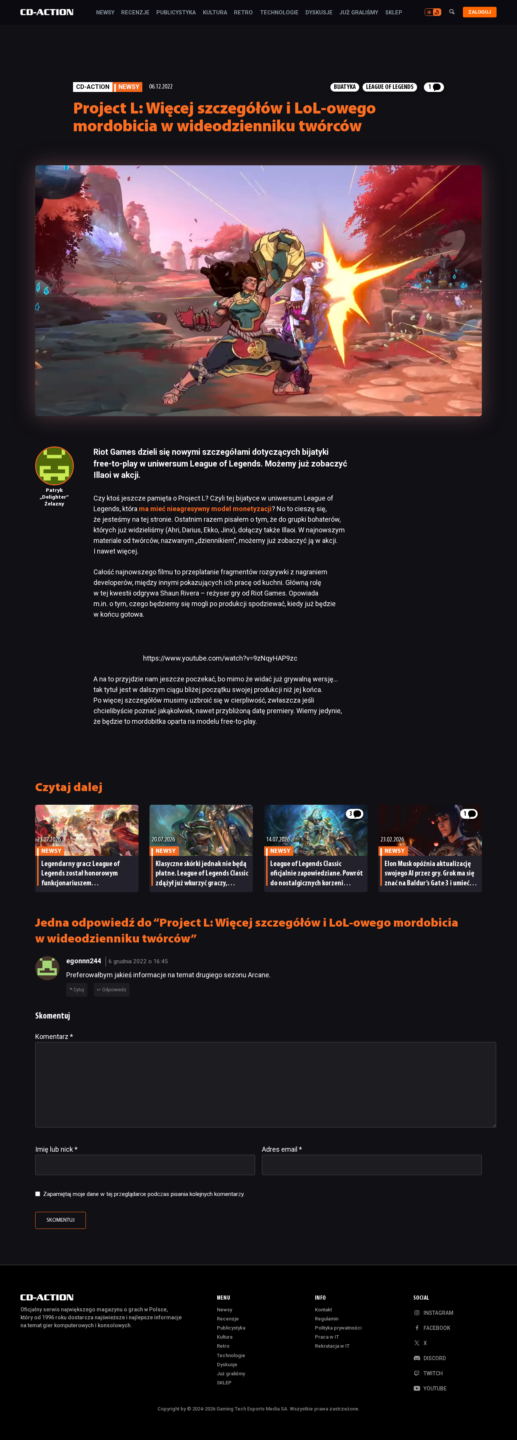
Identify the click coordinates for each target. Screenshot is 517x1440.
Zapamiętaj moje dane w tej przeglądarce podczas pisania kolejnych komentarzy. (143, 1194)
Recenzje (135, 13)
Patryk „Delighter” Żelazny (54, 497)
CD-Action (92, 86)
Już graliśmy (358, 13)
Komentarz (54, 1036)
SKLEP (393, 13)
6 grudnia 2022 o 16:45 (138, 961)
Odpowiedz (114, 989)
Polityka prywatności (338, 1328)
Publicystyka (176, 13)
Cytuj (78, 989)
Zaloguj (479, 12)
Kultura (215, 13)
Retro (243, 13)
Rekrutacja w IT (332, 1346)
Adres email (282, 1149)
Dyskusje (319, 13)
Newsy (105, 13)
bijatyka (345, 87)
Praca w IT (327, 1337)
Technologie (279, 13)
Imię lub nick (56, 1149)
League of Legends (390, 87)
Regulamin (326, 1319)
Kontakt (323, 1309)
